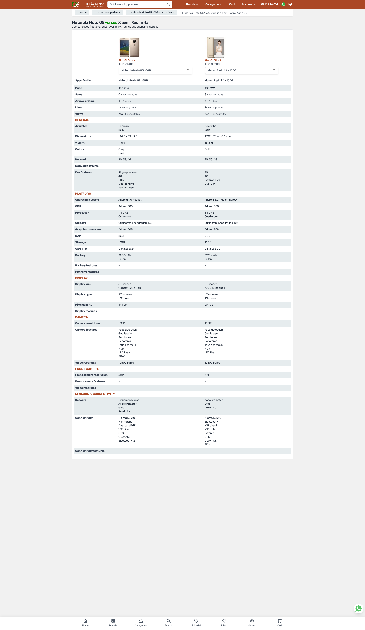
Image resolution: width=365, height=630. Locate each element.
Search (168, 625)
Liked (224, 625)
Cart (232, 4)
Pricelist (196, 625)
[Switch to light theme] (290, 4)
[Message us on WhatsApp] (283, 4)
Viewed (252, 625)
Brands (113, 625)
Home (85, 625)
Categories (141, 625)
